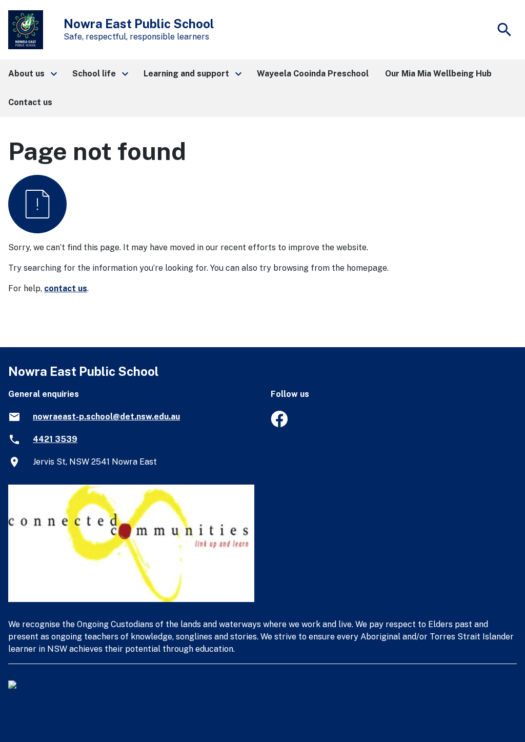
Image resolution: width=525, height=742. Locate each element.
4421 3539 (55, 439)
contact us (65, 288)
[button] (32, 73)
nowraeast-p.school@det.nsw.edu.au (106, 417)
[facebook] (279, 424)
